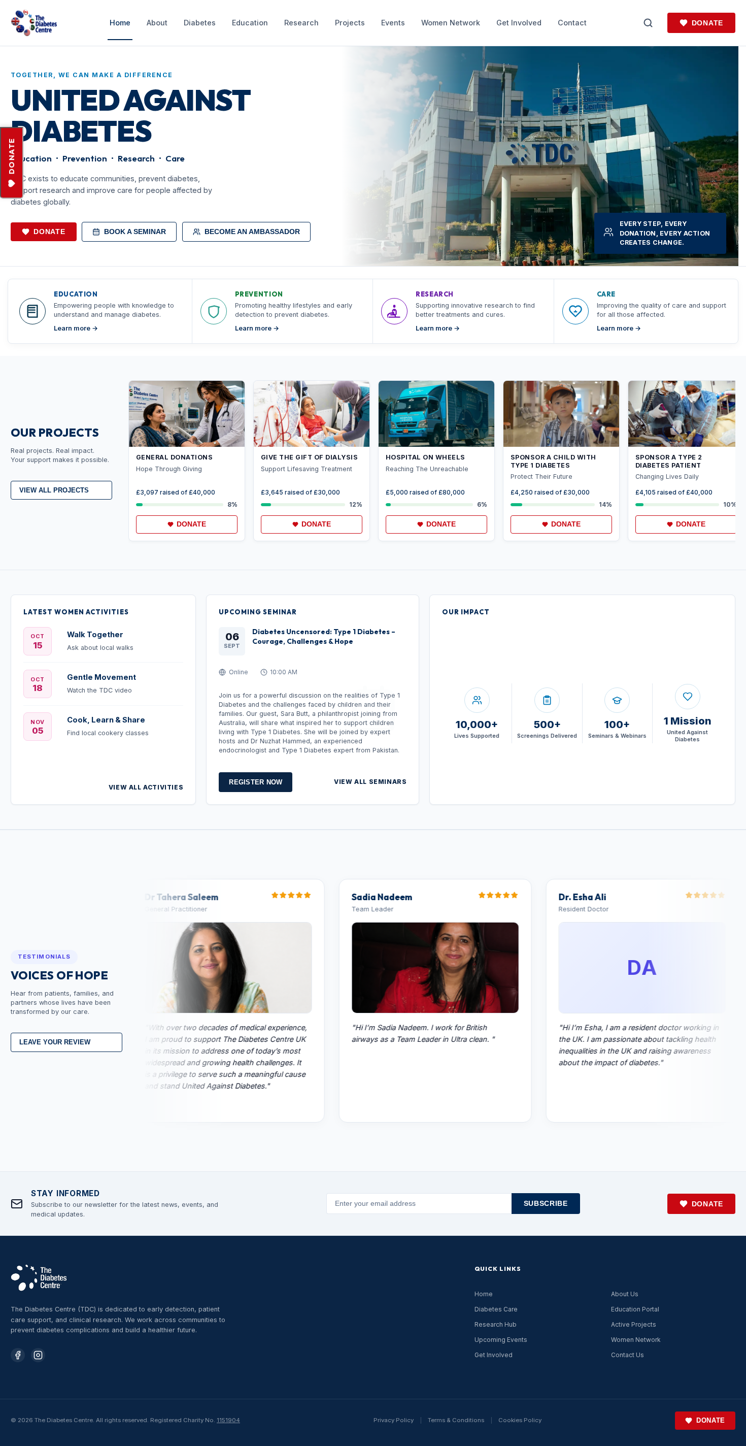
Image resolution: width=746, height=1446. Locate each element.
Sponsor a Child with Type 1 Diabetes (553, 461)
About (157, 22)
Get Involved (518, 22)
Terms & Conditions (456, 1420)
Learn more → (76, 328)
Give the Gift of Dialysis (309, 457)
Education (250, 22)
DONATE (11, 156)
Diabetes (200, 22)
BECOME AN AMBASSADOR (252, 232)
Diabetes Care (496, 1309)
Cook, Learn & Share (106, 720)
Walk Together (95, 634)
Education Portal (635, 1309)
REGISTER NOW (255, 782)
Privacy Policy (394, 1420)
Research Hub (495, 1324)
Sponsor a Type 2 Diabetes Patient (668, 461)
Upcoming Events (500, 1339)
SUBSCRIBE (546, 1203)
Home (120, 22)
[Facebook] (18, 1355)
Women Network (450, 22)
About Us (624, 1294)
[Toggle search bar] (648, 23)
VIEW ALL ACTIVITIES (146, 787)
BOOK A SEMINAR (135, 232)
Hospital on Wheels (425, 457)
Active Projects (633, 1324)
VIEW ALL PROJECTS (54, 490)
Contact (572, 22)
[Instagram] (38, 1355)
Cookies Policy (519, 1420)
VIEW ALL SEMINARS (370, 781)
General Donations (174, 457)
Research (301, 22)
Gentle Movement (101, 677)
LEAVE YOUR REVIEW (54, 1042)
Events (393, 22)
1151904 (228, 1420)
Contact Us (627, 1355)
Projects (350, 22)
